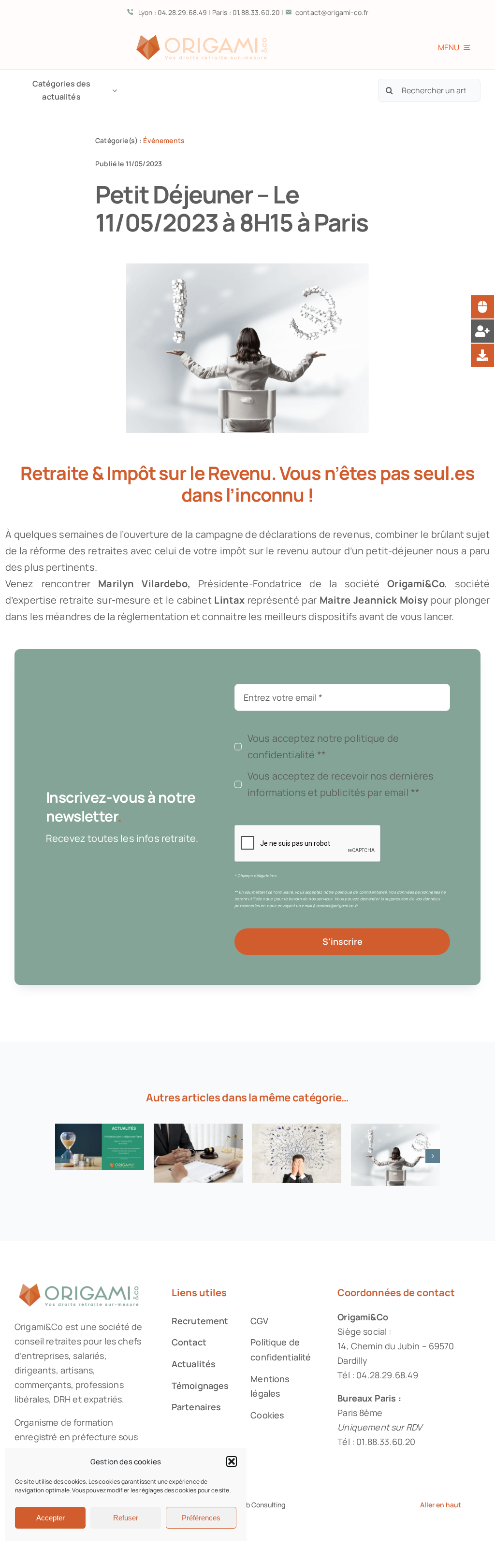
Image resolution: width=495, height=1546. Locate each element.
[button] (231, 1461)
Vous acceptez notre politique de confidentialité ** (323, 746)
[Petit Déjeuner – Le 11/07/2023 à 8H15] (198, 1153)
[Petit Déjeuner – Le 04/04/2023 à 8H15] (296, 1153)
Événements (164, 140)
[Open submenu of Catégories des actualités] (112, 90)
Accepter (50, 1518)
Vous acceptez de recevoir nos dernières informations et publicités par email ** (341, 784)
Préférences (201, 1518)
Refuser (125, 1518)
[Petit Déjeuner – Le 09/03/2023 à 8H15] (395, 1155)
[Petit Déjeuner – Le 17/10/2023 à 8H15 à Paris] (99, 1147)
